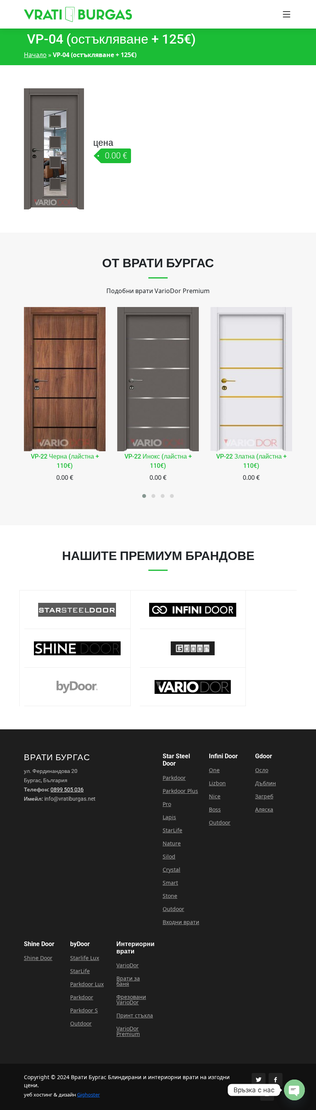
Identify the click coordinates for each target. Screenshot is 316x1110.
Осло (261, 770)
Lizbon (217, 783)
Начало (35, 55)
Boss (215, 809)
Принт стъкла (134, 1015)
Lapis (169, 817)
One (214, 770)
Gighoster (88, 1094)
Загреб (264, 796)
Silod (169, 856)
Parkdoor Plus (180, 791)
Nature (172, 843)
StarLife (172, 830)
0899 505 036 (67, 789)
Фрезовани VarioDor (131, 999)
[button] (144, 496)
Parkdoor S (84, 1010)
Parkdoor (174, 778)
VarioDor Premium (128, 1031)
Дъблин (265, 783)
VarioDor (127, 965)
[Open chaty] (294, 1090)
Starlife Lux (84, 958)
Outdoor (173, 909)
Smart (170, 883)
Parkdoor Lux (87, 984)
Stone (170, 896)
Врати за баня (128, 981)
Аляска (264, 809)
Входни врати (181, 922)
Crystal (171, 869)
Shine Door (38, 958)
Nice (214, 796)
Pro (167, 804)
